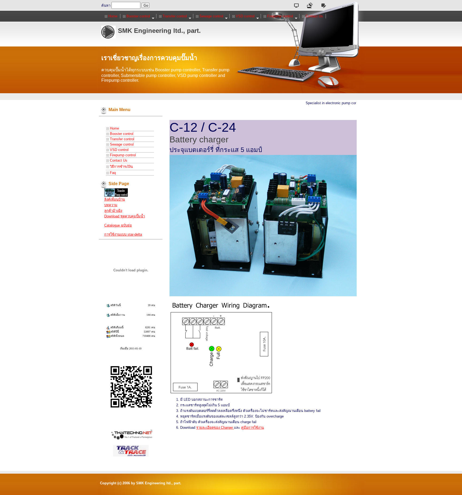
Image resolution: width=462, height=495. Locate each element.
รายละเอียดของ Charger (215, 428)
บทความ (110, 205)
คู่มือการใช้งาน (252, 428)
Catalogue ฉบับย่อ (118, 225)
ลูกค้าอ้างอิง (113, 211)
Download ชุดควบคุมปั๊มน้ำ (124, 216)
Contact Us (314, 16)
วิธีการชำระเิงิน (121, 167)
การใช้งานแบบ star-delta (123, 234)
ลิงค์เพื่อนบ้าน (114, 199)
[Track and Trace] (131, 450)
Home (112, 16)
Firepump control (279, 16)
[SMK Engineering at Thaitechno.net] (116, 192)
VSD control (245, 16)
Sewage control (210, 16)
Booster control (137, 16)
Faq (112, 173)
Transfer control (174, 16)
